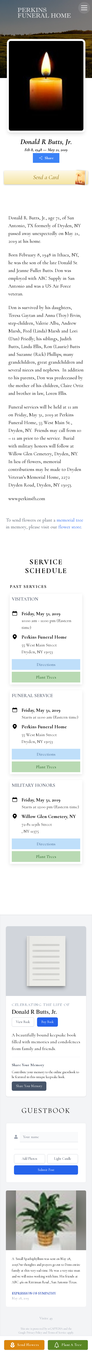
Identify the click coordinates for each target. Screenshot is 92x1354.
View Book (23, 1022)
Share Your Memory (29, 1086)
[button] (46, 1220)
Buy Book (47, 1022)
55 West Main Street (39, 645)
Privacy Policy (34, 1332)
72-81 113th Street (37, 824)
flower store (69, 527)
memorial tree (70, 520)
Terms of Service (57, 1332)
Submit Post (46, 1170)
